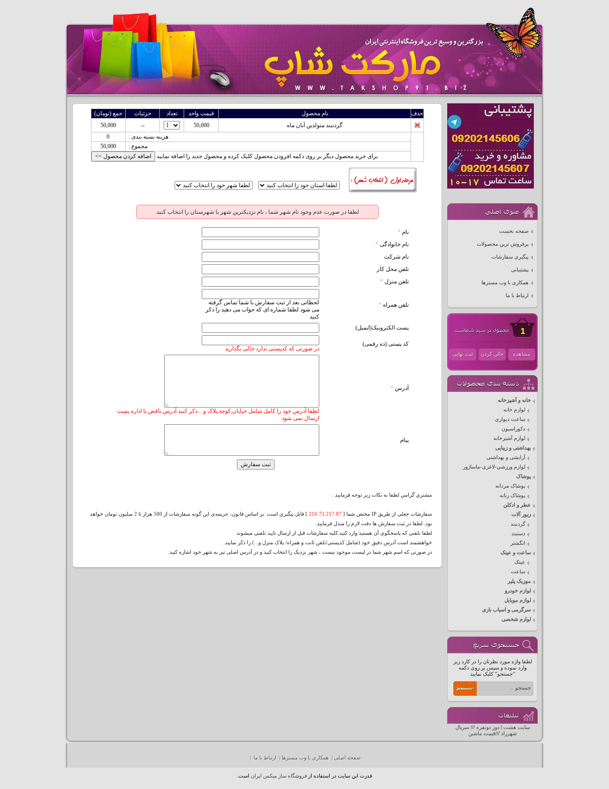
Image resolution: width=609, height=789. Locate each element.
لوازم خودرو (518, 590)
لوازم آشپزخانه (509, 438)
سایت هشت (516, 727)
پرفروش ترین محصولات (503, 244)
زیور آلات (521, 514)
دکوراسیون (513, 428)
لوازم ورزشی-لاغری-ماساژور (494, 466)
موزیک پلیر (519, 581)
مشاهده (521, 354)
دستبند (518, 533)
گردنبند (518, 524)
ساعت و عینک (516, 552)
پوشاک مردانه (510, 486)
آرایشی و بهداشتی (505, 457)
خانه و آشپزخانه (514, 400)
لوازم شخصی (516, 619)
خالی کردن (492, 354)
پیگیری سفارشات (510, 257)
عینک (519, 562)
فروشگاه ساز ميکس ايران (279, 776)
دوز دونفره (488, 727)
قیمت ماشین (481, 733)
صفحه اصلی (347, 757)
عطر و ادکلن (517, 505)
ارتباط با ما (517, 295)
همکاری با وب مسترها (505, 282)
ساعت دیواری (510, 419)
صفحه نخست (514, 231)
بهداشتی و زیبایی (513, 447)
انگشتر (518, 543)
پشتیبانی (520, 269)
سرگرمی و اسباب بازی (506, 609)
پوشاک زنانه (512, 495)
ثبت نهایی (462, 354)
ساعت (518, 571)
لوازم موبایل (517, 600)
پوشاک (523, 476)
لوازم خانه (514, 409)
